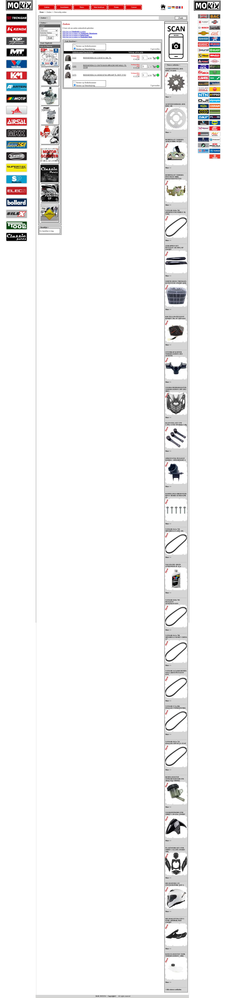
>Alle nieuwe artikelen (173, 989)
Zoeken (46, 7)
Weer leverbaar (99, 7)
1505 (74, 66)
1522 (74, 58)
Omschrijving (88, 52)
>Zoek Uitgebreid (45, 43)
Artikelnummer (77, 52)
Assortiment (64, 7)
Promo (116, 7)
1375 (74, 75)
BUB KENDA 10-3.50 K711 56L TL (97, 58)
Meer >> (168, 97)
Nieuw (82, 7)
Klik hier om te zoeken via (80, 33)
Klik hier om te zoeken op (76, 35)
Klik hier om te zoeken (74, 31)
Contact (134, 7)
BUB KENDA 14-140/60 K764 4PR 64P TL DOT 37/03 (104, 75)
